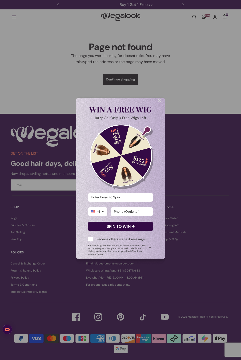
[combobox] (97, 211)
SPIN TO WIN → (121, 226)
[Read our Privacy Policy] (150, 246)
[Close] (159, 100)
